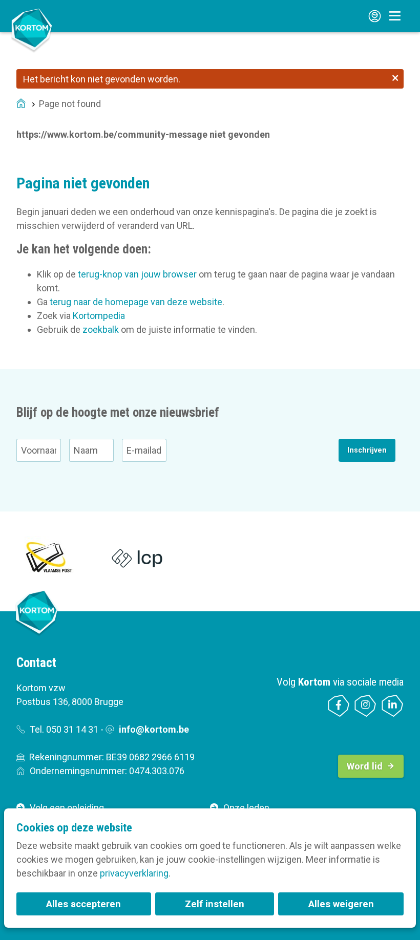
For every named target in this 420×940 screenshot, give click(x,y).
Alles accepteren (83, 904)
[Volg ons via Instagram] (365, 706)
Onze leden (246, 807)
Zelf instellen (214, 904)
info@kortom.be (154, 729)
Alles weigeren (341, 904)
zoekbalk (100, 329)
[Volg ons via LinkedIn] (393, 706)
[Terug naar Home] (31, 29)
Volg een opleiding (67, 807)
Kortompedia (99, 315)
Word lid (365, 766)
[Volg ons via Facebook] (339, 706)
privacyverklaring (134, 873)
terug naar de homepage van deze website (136, 301)
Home (21, 104)
